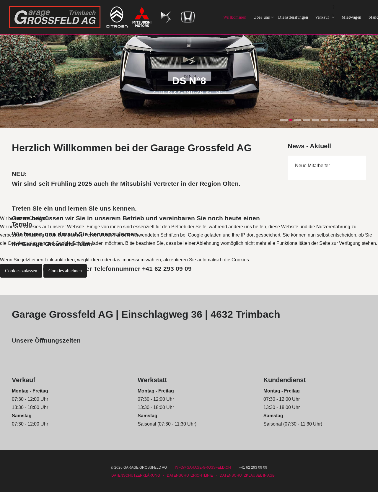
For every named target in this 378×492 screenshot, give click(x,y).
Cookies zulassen (21, 270)
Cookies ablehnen (65, 270)
